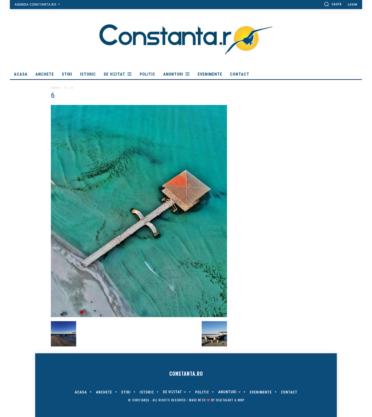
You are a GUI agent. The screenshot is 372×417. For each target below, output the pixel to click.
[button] (333, 4)
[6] (139, 316)
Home (55, 87)
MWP (241, 400)
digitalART (224, 400)
